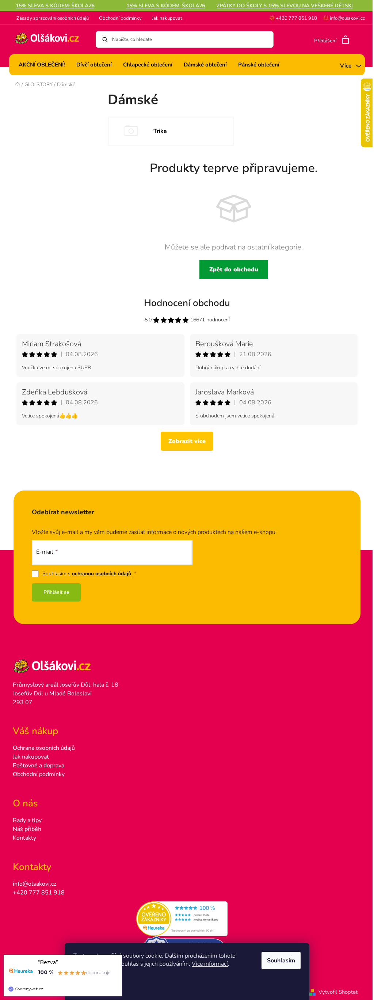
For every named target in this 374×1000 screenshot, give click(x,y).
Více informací (210, 964)
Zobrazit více (187, 441)
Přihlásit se (56, 592)
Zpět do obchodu (233, 270)
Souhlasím (281, 961)
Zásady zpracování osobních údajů (52, 18)
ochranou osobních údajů (102, 573)
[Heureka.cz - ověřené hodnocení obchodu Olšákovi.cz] (186, 918)
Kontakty (24, 837)
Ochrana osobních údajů (44, 748)
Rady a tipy (27, 820)
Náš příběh (27, 829)
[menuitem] (41, 64)
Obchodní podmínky (120, 18)
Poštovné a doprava (38, 765)
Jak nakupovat (167, 18)
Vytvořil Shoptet (338, 992)
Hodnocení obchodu (187, 303)
